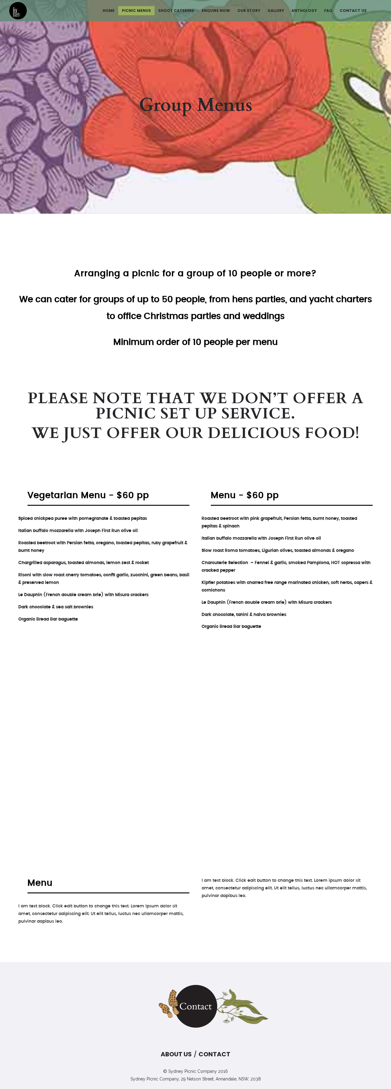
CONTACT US (353, 10)
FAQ (328, 10)
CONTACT (214, 1054)
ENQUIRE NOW (216, 10)
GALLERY (276, 10)
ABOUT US (176, 1054)
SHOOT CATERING (176, 10)
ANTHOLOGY (304, 10)
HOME (109, 10)
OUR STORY (248, 10)
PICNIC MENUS (136, 10)
